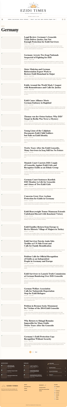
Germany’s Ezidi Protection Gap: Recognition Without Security (39, 337)
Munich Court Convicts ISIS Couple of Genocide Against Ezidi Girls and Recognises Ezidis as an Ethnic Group (41, 165)
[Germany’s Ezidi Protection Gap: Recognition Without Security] (11, 341)
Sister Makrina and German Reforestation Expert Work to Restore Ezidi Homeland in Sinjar (39, 71)
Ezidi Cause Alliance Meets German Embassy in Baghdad (37, 101)
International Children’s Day (12, 375)
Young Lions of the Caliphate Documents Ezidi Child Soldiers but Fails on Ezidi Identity (38, 133)
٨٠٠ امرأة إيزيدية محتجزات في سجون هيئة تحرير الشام (34, 366)
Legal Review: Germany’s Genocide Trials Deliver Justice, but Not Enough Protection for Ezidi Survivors (41, 39)
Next (36, 352)
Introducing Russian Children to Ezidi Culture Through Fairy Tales (36, 375)
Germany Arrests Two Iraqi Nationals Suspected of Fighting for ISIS (41, 56)
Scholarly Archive (42, 387)
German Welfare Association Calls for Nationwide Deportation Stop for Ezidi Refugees (39, 291)
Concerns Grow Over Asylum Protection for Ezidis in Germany (39, 197)
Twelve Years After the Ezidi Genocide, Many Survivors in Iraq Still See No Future (43, 149)
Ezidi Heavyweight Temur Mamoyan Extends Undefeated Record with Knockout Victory (44, 212)
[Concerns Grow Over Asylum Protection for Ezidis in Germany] (11, 200)
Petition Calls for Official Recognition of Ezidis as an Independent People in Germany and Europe (41, 259)
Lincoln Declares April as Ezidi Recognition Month (34, 371)
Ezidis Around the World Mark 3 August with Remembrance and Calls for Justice (42, 86)
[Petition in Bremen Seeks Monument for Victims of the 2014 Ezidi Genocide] (11, 310)
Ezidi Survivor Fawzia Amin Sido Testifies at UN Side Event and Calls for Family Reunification (39, 243)
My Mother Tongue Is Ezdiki (12, 370)
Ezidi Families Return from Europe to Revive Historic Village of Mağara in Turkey (44, 228)
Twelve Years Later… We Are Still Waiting (11, 366)
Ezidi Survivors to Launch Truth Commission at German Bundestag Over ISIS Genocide (45, 275)
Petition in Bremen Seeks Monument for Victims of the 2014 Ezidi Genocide (41, 307)
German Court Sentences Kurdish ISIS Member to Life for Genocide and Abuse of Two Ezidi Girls (39, 182)
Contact (25, 390)
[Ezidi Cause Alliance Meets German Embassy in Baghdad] (11, 105)
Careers (25, 388)
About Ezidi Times (27, 386)
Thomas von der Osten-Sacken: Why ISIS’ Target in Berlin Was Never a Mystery (43, 117)
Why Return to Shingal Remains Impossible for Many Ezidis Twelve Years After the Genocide (39, 323)
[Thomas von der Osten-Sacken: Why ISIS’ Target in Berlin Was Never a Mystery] (11, 120)
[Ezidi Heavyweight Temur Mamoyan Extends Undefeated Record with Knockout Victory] (11, 215)
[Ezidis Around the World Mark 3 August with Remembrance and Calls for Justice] (11, 89)
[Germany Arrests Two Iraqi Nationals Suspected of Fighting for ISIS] (11, 59)
